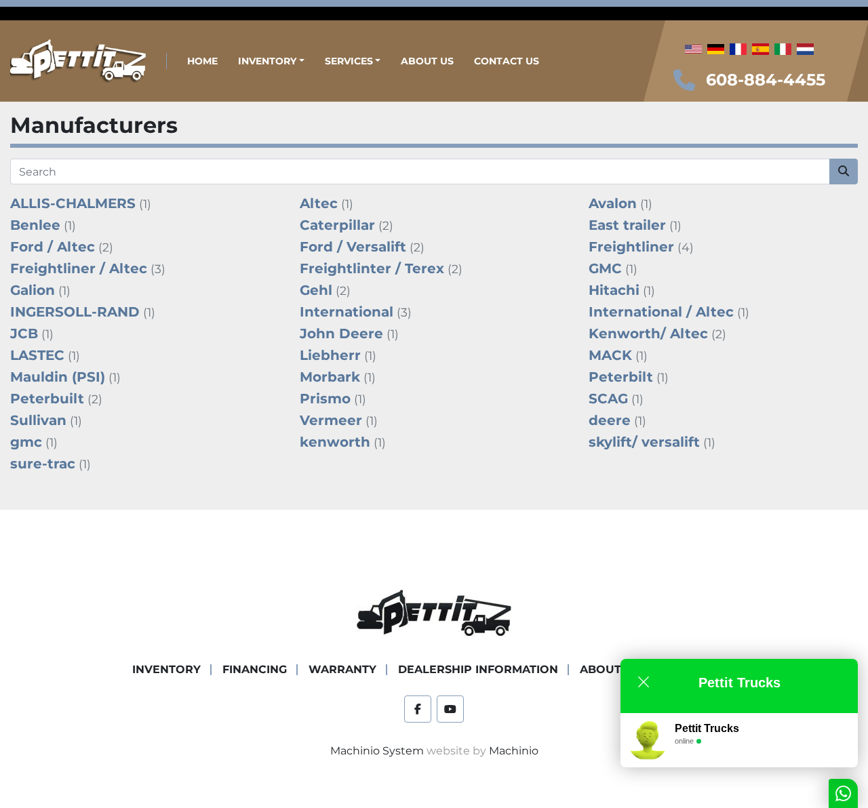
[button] (271, 61)
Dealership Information (478, 669)
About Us (427, 61)
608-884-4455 (765, 79)
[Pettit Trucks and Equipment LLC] (434, 613)
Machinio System (377, 750)
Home (202, 61)
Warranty (342, 669)
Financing (254, 669)
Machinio (513, 750)
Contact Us (506, 61)
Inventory (267, 61)
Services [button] (349, 61)
